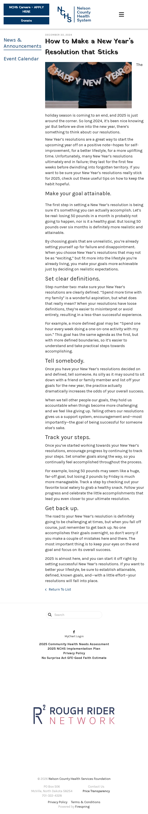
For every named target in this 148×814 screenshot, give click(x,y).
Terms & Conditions (85, 802)
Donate (26, 20)
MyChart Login (74, 636)
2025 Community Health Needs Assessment (74, 644)
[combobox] (74, 614)
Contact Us (96, 787)
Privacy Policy (74, 653)
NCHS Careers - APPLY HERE (26, 9)
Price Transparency (96, 791)
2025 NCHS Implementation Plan (74, 649)
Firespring (82, 807)
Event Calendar (21, 59)
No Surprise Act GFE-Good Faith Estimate (74, 658)
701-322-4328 (52, 796)
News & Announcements (23, 43)
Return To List (59, 589)
